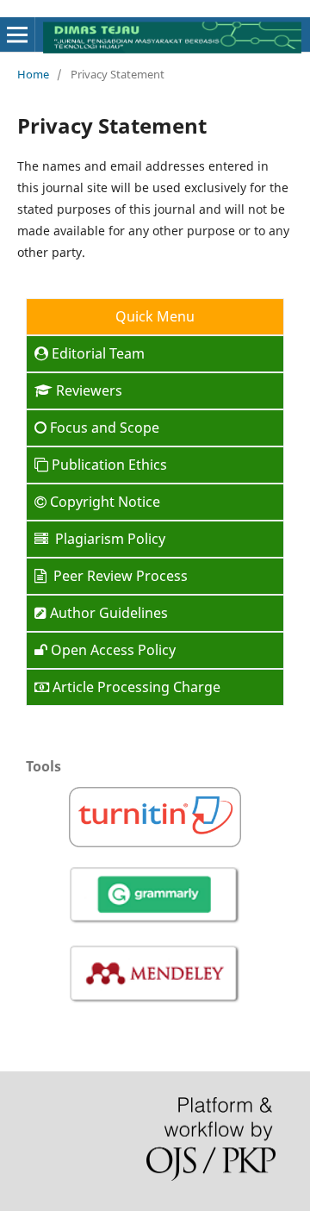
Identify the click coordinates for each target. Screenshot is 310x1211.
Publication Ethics (109, 464)
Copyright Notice (105, 501)
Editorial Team (98, 353)
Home (33, 74)
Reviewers (89, 390)
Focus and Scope (104, 427)
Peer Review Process (119, 575)
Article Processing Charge (136, 686)
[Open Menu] (17, 34)
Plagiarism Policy (108, 538)
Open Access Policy (113, 649)
